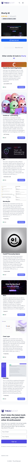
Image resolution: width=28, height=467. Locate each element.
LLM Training (6, 134)
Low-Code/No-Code (8, 83)
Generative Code (7, 176)
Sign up (14, 441)
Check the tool (15, 40)
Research (6, 311)
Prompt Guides (7, 271)
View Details (21, 87)
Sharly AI (5, 13)
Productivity (6, 218)
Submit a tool (4, 455)
